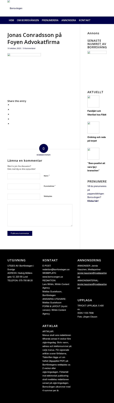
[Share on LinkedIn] (11, 118)
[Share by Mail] (11, 123)
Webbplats (48, 196)
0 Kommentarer (29, 48)
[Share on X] (11, 109)
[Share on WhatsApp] (11, 114)
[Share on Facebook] (11, 104)
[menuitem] (11, 20)
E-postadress (49, 185)
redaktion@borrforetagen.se (55, 269)
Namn (47, 175)
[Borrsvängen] (14, 8)
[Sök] (105, 20)
